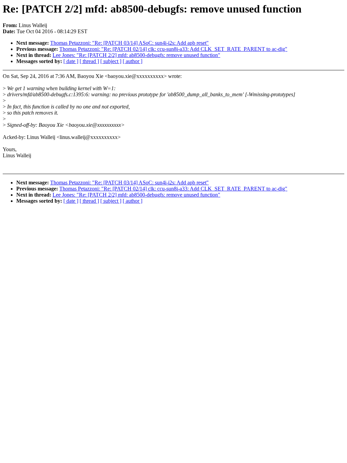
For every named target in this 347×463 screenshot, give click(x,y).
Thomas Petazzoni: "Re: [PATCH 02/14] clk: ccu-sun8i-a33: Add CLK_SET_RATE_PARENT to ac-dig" (173, 49)
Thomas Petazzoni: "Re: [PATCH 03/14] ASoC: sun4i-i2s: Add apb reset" (129, 43)
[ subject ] (110, 61)
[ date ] (70, 61)
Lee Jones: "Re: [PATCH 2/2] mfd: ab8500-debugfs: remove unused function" (136, 55)
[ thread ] (89, 61)
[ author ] (132, 61)
